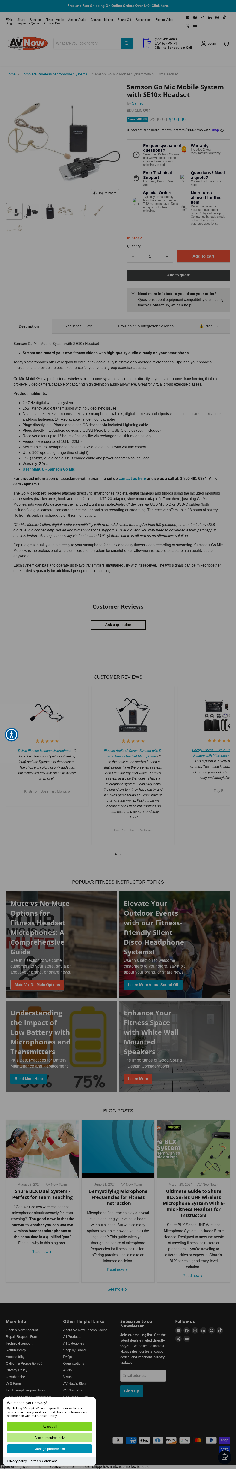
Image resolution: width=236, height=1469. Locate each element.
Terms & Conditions (43, 1461)
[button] (11, 735)
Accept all (50, 1426)
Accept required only (50, 1437)
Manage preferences (49, 1449)
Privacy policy (17, 1461)
